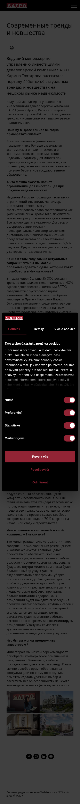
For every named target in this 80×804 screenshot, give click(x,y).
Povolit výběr (40, 469)
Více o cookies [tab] (64, 329)
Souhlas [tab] (14, 329)
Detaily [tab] (39, 329)
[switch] (69, 413)
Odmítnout (40, 482)
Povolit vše (40, 457)
